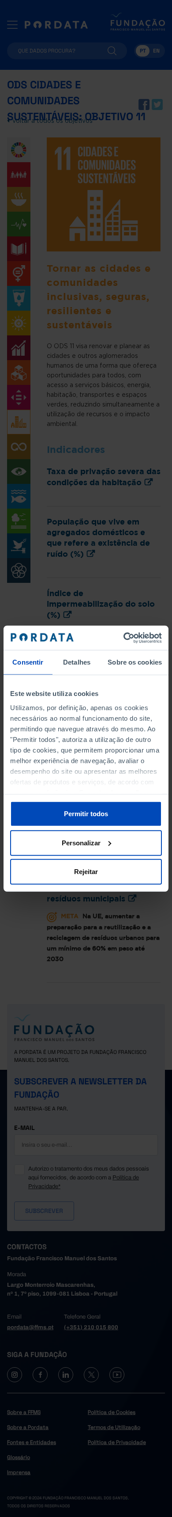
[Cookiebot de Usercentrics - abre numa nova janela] (124, 637)
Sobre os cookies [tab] (135, 662)
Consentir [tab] (27, 662)
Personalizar (81, 842)
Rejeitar (86, 871)
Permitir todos (86, 813)
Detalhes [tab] (76, 662)
